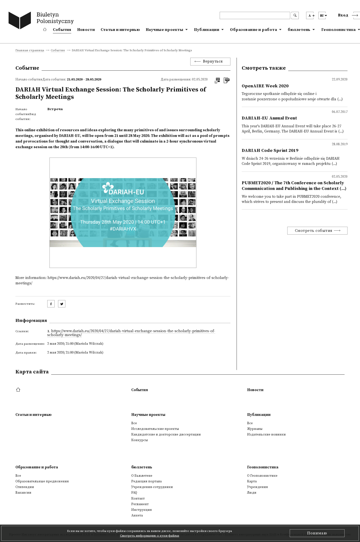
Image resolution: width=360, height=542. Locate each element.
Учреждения (257, 487)
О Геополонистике (262, 476)
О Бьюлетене (141, 476)
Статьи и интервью (120, 29)
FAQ (134, 492)
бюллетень (299, 29)
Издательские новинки (266, 434)
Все (134, 423)
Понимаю (317, 533)
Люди (251, 492)
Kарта (252, 481)
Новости (86, 29)
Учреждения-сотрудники (152, 487)
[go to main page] (42, 21)
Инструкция (141, 510)
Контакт (138, 498)
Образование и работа (253, 29)
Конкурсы (139, 440)
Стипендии (24, 487)
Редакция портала (146, 481)
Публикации (206, 29)
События (62, 29)
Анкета (137, 515)
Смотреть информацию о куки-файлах (149, 536)
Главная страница (29, 50)
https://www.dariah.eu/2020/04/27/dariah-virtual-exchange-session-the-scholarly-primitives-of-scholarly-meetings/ (131, 333)
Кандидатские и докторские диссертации (166, 434)
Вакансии (23, 492)
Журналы (255, 429)
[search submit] (295, 15)
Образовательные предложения (42, 481)
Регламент (140, 504)
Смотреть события (313, 230)
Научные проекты (164, 29)
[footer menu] (18, 390)
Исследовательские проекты (155, 429)
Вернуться (213, 61)
